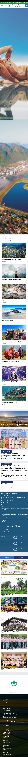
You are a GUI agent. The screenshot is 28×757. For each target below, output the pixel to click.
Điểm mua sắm (5, 752)
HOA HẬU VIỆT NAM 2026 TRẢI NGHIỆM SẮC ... (10, 631)
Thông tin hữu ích (11, 238)
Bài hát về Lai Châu (6, 708)
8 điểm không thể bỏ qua (12, 240)
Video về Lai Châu (6, 705)
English (13, 0)
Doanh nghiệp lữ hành (7, 748)
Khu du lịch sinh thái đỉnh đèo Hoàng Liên (11, 279)
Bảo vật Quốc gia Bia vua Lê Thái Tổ (10, 402)
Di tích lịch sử (5, 729)
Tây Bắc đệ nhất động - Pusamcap (10, 300)
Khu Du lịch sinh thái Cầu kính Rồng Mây (11, 341)
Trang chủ (4, 238)
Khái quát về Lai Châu (7, 707)
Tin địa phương (5, 697)
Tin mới (7, 557)
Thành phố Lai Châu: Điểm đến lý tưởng (11, 259)
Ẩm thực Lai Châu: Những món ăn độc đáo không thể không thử (14, 715)
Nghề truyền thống (6, 730)
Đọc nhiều (21, 557)
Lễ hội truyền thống (6, 732)
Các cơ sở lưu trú (6, 746)
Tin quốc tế (5, 700)
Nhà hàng (4, 749)
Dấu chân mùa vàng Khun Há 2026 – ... (8, 576)
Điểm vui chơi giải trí (6, 750)
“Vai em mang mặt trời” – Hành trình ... (8, 612)
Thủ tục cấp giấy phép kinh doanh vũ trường (10, 485)
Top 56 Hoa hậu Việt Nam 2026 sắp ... (8, 668)
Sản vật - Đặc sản (6, 740)
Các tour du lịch (6, 745)
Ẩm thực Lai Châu (6, 733)
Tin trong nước (5, 699)
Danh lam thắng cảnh (7, 728)
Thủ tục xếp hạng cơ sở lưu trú (7, 483)
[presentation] (2, 683)
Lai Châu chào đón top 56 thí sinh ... (7, 649)
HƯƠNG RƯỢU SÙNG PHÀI (8, 713)
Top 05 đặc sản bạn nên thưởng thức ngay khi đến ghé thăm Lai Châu (13, 719)
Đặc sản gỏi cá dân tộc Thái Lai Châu (10, 717)
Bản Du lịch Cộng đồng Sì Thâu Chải (10, 361)
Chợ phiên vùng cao (6, 736)
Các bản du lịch (5, 737)
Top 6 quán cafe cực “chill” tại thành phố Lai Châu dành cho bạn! (14, 722)
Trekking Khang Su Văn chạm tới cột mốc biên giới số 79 (12, 458)
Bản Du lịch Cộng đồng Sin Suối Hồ (10, 381)
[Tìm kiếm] (26, 5)
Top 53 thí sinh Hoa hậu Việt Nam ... (7, 594)
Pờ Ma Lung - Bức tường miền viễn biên (9, 453)
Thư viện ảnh (5, 739)
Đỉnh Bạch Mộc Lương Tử (8, 320)
